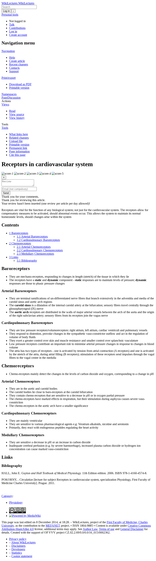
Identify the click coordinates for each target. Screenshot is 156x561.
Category (7, 496)
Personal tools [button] (10, 14)
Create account (18, 34)
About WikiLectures (23, 542)
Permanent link (18, 148)
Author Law (90, 529)
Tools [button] (5, 124)
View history (17, 117)
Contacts (14, 67)
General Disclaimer (131, 529)
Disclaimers (18, 545)
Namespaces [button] (9, 94)
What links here (18, 134)
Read (12, 111)
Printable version (19, 87)
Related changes (19, 137)
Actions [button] (6, 101)
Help (12, 57)
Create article (17, 61)
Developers (18, 549)
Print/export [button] (9, 77)
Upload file (16, 141)
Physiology (16, 502)
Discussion (14, 97)
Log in (6, 11)
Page (4, 97)
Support (14, 71)
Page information (19, 151)
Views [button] (5, 104)
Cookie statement (21, 556)
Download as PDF (20, 84)
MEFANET (53, 525)
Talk (11, 24)
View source (16, 114)
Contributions (17, 28)
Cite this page (17, 154)
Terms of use (106, 529)
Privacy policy (17, 539)
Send (6, 193)
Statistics (16, 552)
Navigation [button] (8, 51)
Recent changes (18, 64)
